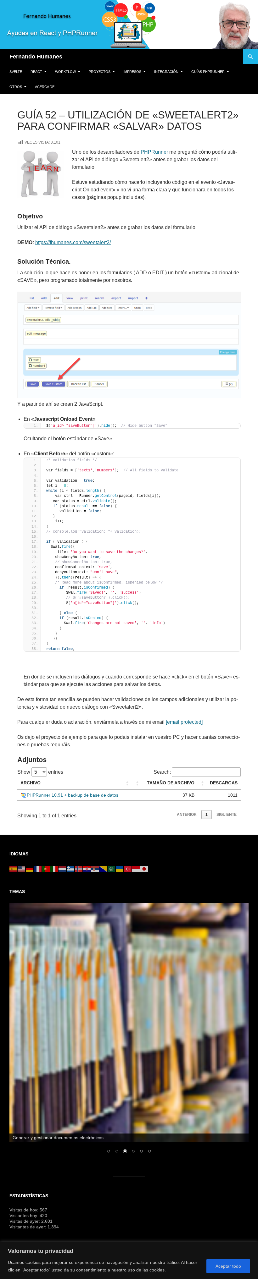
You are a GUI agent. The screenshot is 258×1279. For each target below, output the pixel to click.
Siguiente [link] (226, 814)
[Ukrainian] (120, 868)
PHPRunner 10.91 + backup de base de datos (72, 795)
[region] (129, 1260)
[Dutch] (63, 868)
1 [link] (206, 814)
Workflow (65, 72)
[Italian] (54, 868)
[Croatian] (87, 868)
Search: (162, 772)
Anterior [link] (187, 814)
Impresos (132, 72)
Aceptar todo (228, 1266)
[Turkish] (128, 868)
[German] (30, 868)
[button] (127, 783)
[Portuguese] (46, 868)
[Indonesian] (136, 868)
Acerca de (44, 87)
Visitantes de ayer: (28, 1226)
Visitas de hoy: (24, 1209)
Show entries (40, 772)
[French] (38, 868)
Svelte (15, 72)
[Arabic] (112, 868)
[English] (22, 868)
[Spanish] (13, 868)
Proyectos (99, 72)
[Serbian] (95, 868)
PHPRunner (154, 152)
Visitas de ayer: (25, 1221)
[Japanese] (144, 868)
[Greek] (71, 868)
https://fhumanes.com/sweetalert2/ (73, 242)
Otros (15, 87)
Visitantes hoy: (24, 1215)
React (36, 72)
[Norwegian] (79, 868)
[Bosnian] (103, 868)
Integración (166, 72)
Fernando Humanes (35, 56)
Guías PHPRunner (208, 72)
